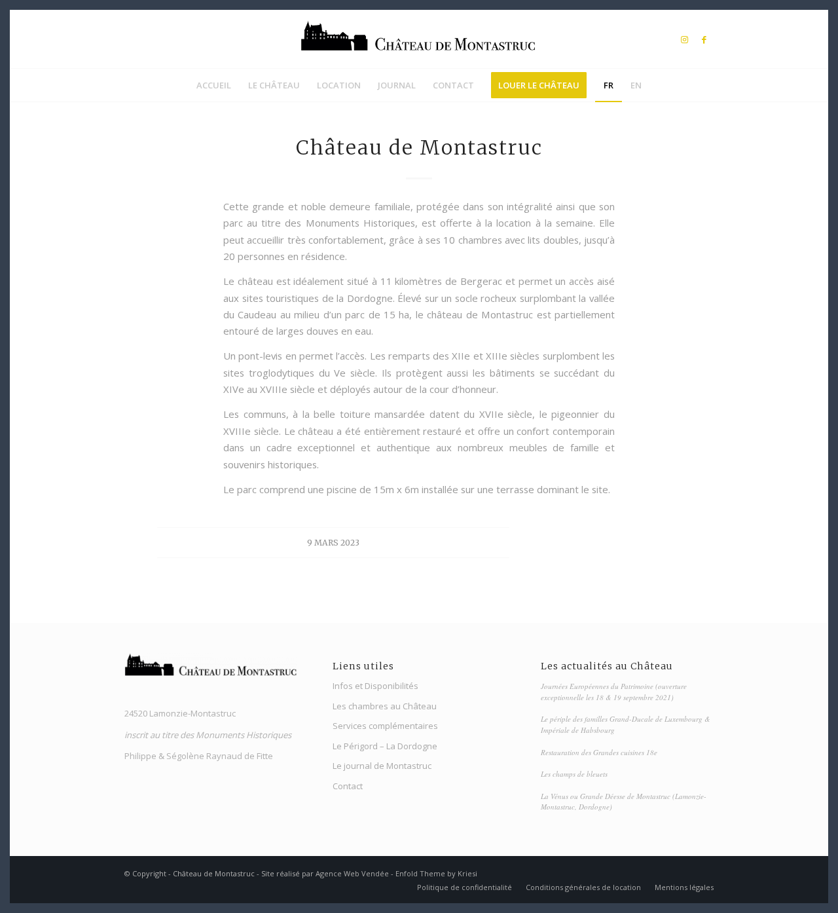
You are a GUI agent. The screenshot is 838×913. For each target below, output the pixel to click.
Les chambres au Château (385, 706)
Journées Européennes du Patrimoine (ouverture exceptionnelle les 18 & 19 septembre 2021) (614, 691)
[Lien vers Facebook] (704, 39)
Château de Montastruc (419, 147)
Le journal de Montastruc (382, 766)
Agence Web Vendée (352, 873)
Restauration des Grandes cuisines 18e (599, 752)
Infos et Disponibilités (375, 686)
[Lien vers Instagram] (684, 39)
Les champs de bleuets (574, 774)
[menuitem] (214, 85)
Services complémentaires (385, 726)
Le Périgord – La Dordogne (385, 746)
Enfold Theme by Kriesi (436, 873)
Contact (348, 786)
